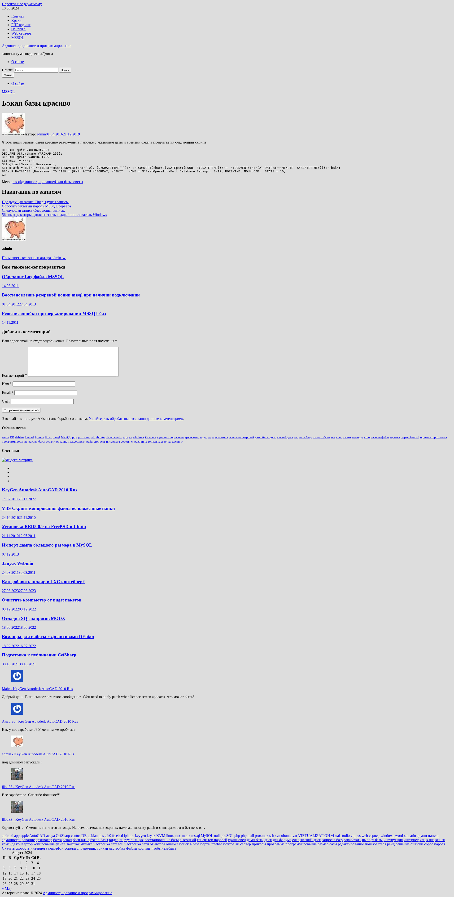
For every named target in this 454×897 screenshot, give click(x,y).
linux (48, 437)
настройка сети (136, 844)
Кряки (16, 20)
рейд (89, 441)
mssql (17, 182)
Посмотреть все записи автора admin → (34, 258)
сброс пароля (434, 844)
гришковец (237, 840)
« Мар (7, 889)
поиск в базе (189, 844)
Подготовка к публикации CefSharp (39, 654)
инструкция (393, 840)
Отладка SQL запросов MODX (33, 618)
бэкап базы (63, 182)
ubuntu (100, 437)
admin (41, 134)
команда (357, 437)
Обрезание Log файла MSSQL (33, 276)
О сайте (17, 62)
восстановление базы (161, 840)
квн (333, 437)
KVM (160, 836)
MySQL (66, 437)
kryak (151, 836)
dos (101, 836)
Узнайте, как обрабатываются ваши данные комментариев (136, 419)
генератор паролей (241, 437)
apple (5, 437)
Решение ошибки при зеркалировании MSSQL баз (54, 313)
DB (12, 437)
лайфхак (73, 844)
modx (186, 836)
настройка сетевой (108, 844)
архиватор (192, 437)
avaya (50, 836)
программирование (14, 441)
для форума (282, 840)
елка (295, 840)
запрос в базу (303, 437)
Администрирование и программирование (36, 46)
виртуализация (218, 437)
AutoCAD (37, 836)
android (7, 836)
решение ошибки (409, 844)
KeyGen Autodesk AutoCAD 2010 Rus (39, 489)
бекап (67, 840)
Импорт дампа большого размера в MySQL (47, 545)
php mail (247, 836)
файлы (131, 848)
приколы (426, 437)
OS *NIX (18, 29)
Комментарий (14, 375)
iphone (39, 437)
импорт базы (321, 437)
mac (178, 836)
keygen (140, 836)
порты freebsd (410, 437)
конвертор (24, 844)
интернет (411, 840)
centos (75, 836)
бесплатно (81, 840)
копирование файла (376, 437)
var (294, 836)
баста (57, 840)
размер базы (36, 441)
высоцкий (188, 840)
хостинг (177, 441)
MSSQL (17, 38)
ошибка (172, 844)
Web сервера (21, 33)
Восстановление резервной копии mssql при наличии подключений (71, 294)
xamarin (410, 836)
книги (347, 437)
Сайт (6, 401)
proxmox (84, 437)
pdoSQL (227, 836)
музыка (395, 437)
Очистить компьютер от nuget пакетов (41, 599)
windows (138, 437)
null (217, 836)
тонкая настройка (159, 441)
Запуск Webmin (17, 563)
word (399, 836)
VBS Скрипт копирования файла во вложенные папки (58, 508)
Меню (8, 75)
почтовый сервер (237, 844)
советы (77, 182)
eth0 (108, 836)
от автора (157, 844)
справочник (139, 441)
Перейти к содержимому (22, 4)
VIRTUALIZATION (314, 836)
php (74, 437)
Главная (17, 16)
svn (277, 836)
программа (439, 437)
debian (19, 437)
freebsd (29, 437)
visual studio (114, 437)
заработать (352, 840)
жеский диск (285, 437)
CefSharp (63, 836)
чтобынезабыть (164, 848)
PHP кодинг (21, 25)
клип (339, 437)
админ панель (428, 836)
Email (7, 392)
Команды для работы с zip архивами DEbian (48, 636)
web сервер (371, 836)
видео (203, 437)
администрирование (37, 182)
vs (130, 437)
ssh (93, 437)
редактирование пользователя (65, 441)
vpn (125, 437)
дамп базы (262, 437)
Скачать (150, 437)
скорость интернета (107, 441)
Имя (7, 384)
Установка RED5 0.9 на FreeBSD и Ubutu (44, 526)
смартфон (56, 848)
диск (273, 437)
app (17, 836)
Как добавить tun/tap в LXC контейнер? (43, 581)
